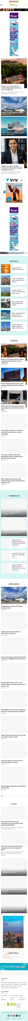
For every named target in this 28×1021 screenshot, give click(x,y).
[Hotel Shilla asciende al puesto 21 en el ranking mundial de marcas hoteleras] (14, 378)
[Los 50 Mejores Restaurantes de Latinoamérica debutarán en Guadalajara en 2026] (14, 508)
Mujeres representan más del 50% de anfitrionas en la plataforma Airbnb (13, 908)
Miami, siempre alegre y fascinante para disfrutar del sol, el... (18, 314)
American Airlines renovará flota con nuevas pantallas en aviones (12, 761)
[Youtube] (14, 1016)
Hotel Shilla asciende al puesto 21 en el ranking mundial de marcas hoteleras (12, 384)
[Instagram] (17, 1016)
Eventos (12, 999)
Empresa (3, 999)
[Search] (26, 5)
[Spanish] (18, 1)
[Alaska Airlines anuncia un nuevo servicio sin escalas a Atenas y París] (14, 727)
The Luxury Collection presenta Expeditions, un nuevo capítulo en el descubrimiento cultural (12, 456)
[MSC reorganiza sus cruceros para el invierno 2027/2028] (14, 126)
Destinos (21, 997)
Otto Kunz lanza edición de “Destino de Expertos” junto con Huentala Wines (12, 848)
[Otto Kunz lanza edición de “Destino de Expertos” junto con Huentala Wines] (13, 850)
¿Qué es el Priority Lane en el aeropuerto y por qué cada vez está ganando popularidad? (12, 823)
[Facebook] (9, 1016)
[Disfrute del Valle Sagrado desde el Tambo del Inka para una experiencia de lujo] (5, 568)
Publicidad (7, 1018)
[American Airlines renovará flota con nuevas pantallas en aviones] (14, 753)
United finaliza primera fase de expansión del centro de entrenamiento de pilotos (13, 710)
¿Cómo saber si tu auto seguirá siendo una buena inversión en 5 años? (13, 532)
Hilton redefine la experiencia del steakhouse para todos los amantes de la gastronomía (13, 480)
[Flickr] (19, 1016)
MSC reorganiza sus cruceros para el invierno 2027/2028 (13, 133)
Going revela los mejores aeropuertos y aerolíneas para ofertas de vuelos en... (18, 542)
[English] (12, 1)
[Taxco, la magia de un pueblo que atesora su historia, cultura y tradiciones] (5, 280)
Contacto (20, 1018)
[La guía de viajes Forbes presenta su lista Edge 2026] (5, 556)
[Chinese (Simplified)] (10, 1)
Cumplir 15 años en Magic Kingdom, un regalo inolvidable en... (18, 326)
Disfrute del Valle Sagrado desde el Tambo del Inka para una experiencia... (18, 567)
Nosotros (14, 1018)
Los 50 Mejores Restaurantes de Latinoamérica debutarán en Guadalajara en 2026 (11, 512)
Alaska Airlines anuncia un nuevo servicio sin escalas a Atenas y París (13, 736)
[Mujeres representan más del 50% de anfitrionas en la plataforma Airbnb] (14, 904)
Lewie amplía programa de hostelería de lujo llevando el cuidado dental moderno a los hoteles (13, 870)
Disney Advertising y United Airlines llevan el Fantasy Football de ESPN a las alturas (13, 658)
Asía (2, 997)
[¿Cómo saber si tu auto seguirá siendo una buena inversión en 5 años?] (14, 527)
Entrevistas (22, 999)
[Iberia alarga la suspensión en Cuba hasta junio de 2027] (14, 778)
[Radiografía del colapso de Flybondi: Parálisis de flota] (14, 106)
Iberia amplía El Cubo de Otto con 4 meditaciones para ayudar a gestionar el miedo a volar (13, 684)
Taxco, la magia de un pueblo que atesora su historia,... (18, 280)
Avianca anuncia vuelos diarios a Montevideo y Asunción (10, 632)
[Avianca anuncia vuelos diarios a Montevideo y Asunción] (14, 624)
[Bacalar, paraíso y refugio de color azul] (5, 268)
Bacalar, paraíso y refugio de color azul (17, 268)
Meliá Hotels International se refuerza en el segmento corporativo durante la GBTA (12, 408)
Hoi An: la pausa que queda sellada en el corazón (17, 303)
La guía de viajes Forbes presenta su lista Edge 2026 (18, 554)
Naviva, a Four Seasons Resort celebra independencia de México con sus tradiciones (11, 88)
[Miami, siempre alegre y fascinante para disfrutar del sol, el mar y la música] (5, 315)
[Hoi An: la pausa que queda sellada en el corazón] (5, 303)
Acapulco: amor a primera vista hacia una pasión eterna (18, 291)
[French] (14, 1)
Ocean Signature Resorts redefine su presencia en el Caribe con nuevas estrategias (12, 432)
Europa (21, 995)
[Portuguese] (16, 1)
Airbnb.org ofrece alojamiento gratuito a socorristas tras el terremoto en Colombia (14, 889)
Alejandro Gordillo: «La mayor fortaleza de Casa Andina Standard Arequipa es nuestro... (11, 168)
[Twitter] (11, 1016)
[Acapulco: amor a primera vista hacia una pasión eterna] (5, 291)
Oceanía (12, 997)
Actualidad (3, 995)
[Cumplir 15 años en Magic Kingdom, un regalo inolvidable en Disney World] (5, 326)
